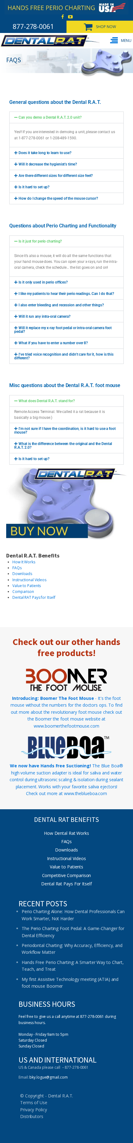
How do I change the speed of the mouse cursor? (58, 198)
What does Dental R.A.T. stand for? (47, 401)
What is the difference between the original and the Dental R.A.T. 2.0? (63, 446)
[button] (121, 40)
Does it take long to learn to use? (45, 153)
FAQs (17, 567)
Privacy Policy (33, 1109)
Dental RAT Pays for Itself (33, 597)
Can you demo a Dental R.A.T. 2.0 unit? (50, 117)
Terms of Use (33, 1102)
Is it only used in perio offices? (43, 282)
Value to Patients (26, 585)
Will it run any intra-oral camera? (45, 316)
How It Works (23, 562)
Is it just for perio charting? (40, 241)
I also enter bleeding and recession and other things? (61, 305)
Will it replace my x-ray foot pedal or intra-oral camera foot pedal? (63, 330)
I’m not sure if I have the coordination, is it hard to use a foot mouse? (65, 431)
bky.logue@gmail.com (48, 1077)
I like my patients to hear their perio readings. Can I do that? (66, 294)
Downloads (22, 573)
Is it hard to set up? (34, 187)
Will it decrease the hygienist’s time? (48, 164)
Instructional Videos (29, 579)
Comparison (23, 591)
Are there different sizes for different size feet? (56, 175)
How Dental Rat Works (66, 833)
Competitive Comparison (66, 875)
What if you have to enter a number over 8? (53, 343)
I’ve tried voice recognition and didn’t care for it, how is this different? (64, 356)
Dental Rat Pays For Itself (66, 884)
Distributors (31, 1116)
